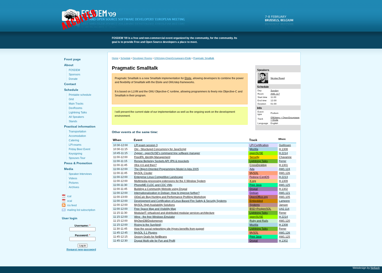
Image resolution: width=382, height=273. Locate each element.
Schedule (71, 90)
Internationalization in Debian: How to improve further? (167, 193)
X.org (253, 181)
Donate (73, 78)
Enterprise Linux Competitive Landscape (158, 177)
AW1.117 (275, 94)
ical (69, 196)
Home (115, 58)
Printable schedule (80, 94)
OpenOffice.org (259, 197)
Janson (283, 204)
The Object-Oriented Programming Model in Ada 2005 (166, 169)
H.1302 (283, 189)
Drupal (254, 189)
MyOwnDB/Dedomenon (148, 220)
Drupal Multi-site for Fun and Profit (154, 240)
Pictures (73, 182)
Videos (73, 178)
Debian (254, 193)
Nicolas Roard (278, 78)
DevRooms (75, 108)
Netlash (375, 267)
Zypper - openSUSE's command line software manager (167, 153)
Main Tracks (76, 103)
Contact (70, 84)
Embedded (256, 200)
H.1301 (283, 165)
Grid (71, 99)
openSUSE (256, 153)
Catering (74, 140)
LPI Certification (259, 145)
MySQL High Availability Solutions (154, 204)
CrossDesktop (258, 165)
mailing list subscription (81, 210)
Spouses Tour (77, 158)
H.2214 (283, 153)
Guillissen (285, 145)
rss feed (72, 205)
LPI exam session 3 (146, 145)
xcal (69, 200)
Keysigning (75, 153)
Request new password (81, 249)
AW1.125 (284, 185)
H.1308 (283, 149)
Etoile (188, 78)
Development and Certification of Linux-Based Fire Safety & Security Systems (180, 200)
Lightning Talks (78, 112)
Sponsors (74, 74)
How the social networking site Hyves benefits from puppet (169, 228)
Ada (252, 169)
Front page (72, 59)
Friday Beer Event (79, 149)
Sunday (275, 90)
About (68, 65)
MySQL (254, 173)
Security (254, 157)
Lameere (284, 200)
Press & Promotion (78, 163)
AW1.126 (284, 173)
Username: (82, 225)
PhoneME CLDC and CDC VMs (153, 185)
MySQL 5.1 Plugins (145, 232)
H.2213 (283, 177)
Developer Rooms (142, 58)
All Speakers (76, 116)
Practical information (80, 126)
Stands (73, 121)
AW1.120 (284, 220)
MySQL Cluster (143, 173)
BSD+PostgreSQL (260, 208)
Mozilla (254, 149)
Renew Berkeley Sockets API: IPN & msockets (161, 161)
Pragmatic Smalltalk (203, 58)
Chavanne (285, 157)
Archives (74, 187)
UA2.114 (284, 208)
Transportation (77, 131)
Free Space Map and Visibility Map (155, 208)
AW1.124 (284, 169)
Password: (82, 235)
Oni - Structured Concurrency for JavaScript (160, 149)
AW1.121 (284, 193)
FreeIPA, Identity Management (152, 157)
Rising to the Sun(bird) (147, 224)
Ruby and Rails (259, 220)
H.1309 (283, 181)
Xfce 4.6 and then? (145, 165)
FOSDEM (126, 20)
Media (68, 169)
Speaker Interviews (80, 174)
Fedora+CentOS (259, 177)
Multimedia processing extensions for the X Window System (170, 181)
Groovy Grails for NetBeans (150, 236)
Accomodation (77, 135)
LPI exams (75, 144)
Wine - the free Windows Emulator (154, 216)
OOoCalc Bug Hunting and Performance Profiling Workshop (170, 197)
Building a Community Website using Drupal (160, 189)
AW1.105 (284, 197)
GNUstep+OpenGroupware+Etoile (172, 58)
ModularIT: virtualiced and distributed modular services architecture (174, 212)
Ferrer (282, 161)
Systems (255, 204)
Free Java (256, 185)
